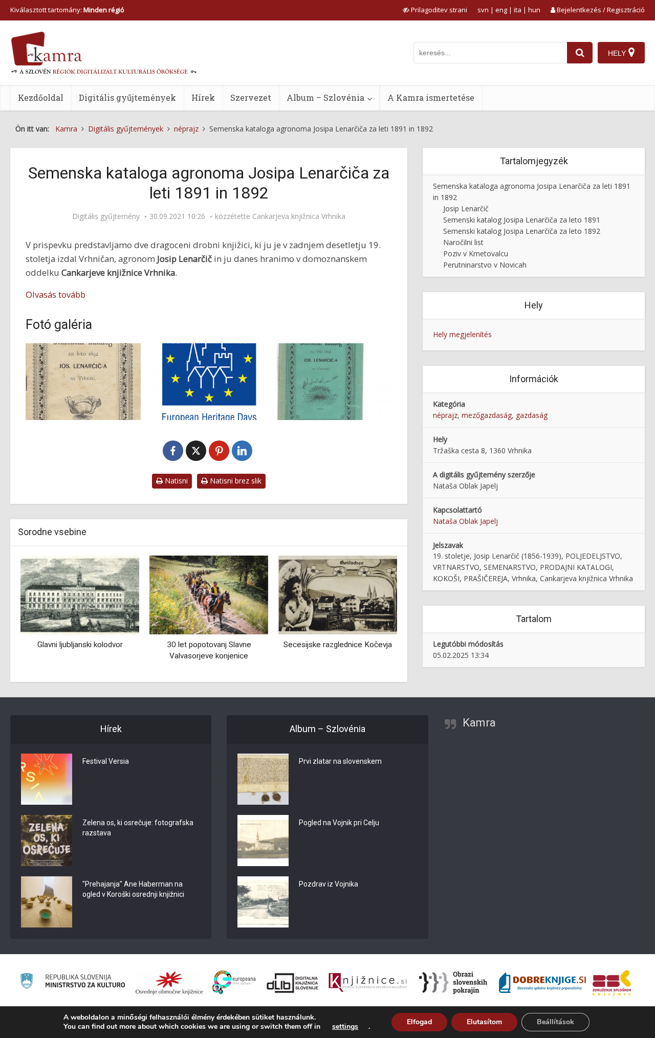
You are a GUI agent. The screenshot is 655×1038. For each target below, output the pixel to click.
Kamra (479, 722)
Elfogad (419, 1022)
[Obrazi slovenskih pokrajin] (453, 983)
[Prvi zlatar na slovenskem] (263, 779)
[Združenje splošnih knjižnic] (612, 983)
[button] (371, 615)
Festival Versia (105, 761)
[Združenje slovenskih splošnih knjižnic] (367, 983)
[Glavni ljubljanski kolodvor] (79, 594)
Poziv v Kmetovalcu (475, 253)
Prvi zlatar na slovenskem (340, 761)
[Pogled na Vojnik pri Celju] (263, 840)
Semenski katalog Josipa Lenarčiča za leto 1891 (521, 220)
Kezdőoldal (40, 97)
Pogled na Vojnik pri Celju (339, 823)
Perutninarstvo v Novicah (485, 265)
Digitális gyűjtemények (127, 97)
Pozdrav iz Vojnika (328, 884)
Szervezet (250, 97)
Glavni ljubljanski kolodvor (80, 644)
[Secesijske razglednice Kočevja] (337, 594)
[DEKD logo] (208, 381)
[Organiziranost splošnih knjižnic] (169, 983)
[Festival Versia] (46, 779)
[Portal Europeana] (234, 982)
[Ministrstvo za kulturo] (72, 982)
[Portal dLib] (293, 983)
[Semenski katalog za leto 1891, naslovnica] (334, 381)
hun (534, 9)
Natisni (175, 480)
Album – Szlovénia (325, 97)
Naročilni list (463, 242)
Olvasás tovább (55, 294)
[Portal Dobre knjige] (542, 983)
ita (517, 9)
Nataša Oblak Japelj (465, 521)
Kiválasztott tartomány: (67, 9)
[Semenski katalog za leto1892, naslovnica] (83, 381)
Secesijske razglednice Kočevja (337, 644)
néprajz (445, 415)
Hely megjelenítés (462, 334)
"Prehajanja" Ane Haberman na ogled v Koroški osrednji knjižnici (133, 889)
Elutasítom (484, 1022)
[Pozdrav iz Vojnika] (263, 901)
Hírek (203, 97)
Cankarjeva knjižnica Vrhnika (298, 216)
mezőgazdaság (487, 415)
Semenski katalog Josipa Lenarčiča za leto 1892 (521, 231)
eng (501, 9)
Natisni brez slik (234, 480)
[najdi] (580, 52)
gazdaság (532, 415)
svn (483, 9)
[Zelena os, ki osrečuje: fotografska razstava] (46, 840)
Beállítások (555, 1022)
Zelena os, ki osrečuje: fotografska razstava (137, 828)
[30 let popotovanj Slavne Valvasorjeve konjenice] (208, 594)
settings (345, 1026)
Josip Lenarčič (466, 208)
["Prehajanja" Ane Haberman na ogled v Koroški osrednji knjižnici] (46, 901)
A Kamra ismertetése (430, 97)
